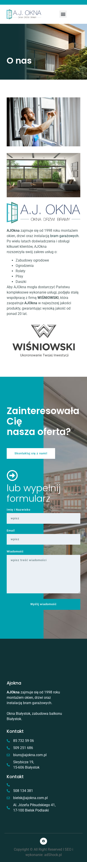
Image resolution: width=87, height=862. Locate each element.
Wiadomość (15, 551)
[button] (63, 14)
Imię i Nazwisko (18, 509)
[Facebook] (43, 841)
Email (11, 530)
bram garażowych (64, 236)
